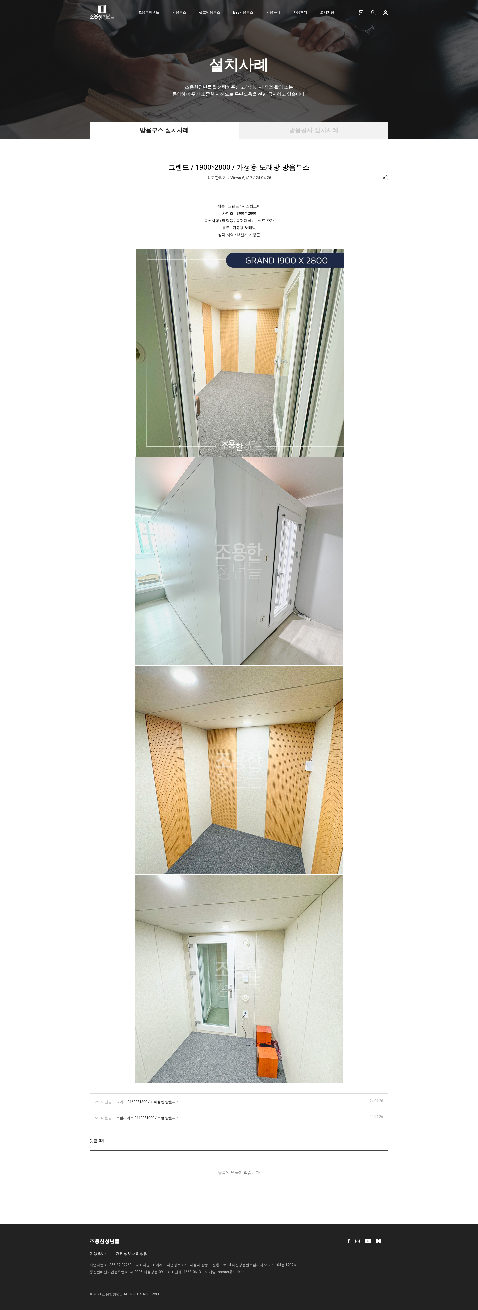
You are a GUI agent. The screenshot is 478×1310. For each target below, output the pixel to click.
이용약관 (98, 1254)
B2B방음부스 (243, 12)
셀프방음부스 (209, 12)
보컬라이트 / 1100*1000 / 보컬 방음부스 (147, 1118)
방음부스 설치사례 (164, 130)
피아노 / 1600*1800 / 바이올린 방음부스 (147, 1102)
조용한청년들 (148, 12)
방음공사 (273, 12)
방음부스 (179, 12)
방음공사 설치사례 (313, 130)
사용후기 (300, 12)
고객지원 (327, 12)
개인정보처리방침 (132, 1254)
